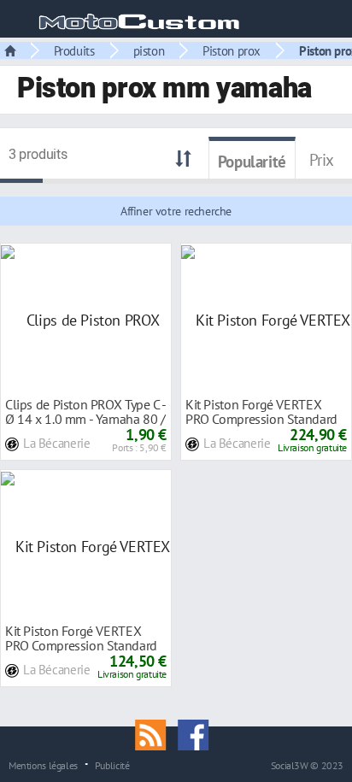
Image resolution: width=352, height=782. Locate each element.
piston (149, 50)
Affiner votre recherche (176, 211)
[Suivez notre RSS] (156, 733)
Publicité (112, 765)
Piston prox (231, 50)
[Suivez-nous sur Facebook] (197, 733)
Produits (74, 50)
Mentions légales (43, 765)
